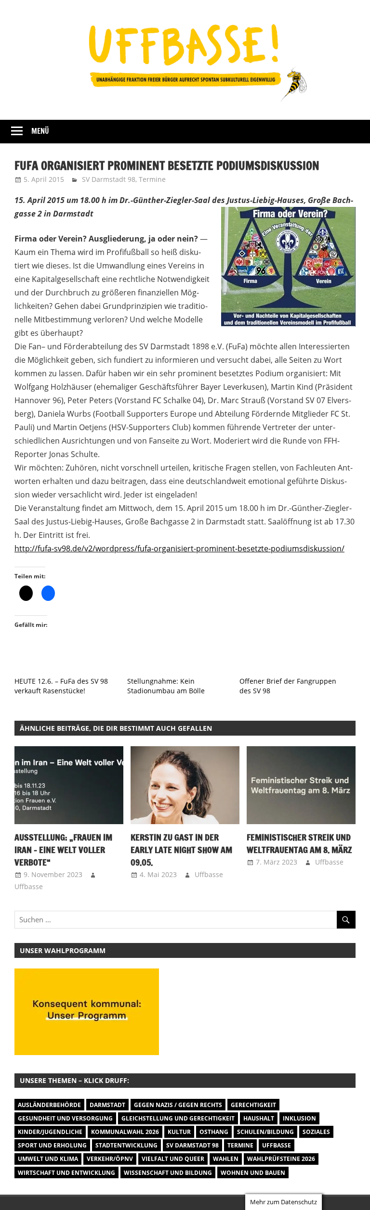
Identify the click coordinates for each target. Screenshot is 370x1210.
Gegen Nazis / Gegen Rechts (178, 1105)
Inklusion (299, 1118)
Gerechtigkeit (253, 1105)
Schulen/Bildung (265, 1132)
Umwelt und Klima (48, 1159)
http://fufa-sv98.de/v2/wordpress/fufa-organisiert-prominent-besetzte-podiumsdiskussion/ (179, 548)
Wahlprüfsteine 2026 (281, 1159)
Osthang (213, 1132)
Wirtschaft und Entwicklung (66, 1173)
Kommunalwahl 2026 (125, 1132)
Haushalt (258, 1118)
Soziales (316, 1132)
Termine (152, 179)
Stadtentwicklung (126, 1145)
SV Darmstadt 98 (108, 179)
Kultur (179, 1132)
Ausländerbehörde (49, 1105)
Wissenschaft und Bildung (168, 1173)
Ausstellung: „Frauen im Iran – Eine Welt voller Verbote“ (63, 850)
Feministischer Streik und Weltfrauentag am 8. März (299, 843)
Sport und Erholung (52, 1145)
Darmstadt (107, 1105)
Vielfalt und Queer (173, 1159)
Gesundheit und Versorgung (65, 1118)
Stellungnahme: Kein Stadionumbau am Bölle (166, 685)
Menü (40, 131)
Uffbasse (28, 886)
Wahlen (225, 1159)
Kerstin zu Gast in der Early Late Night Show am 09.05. (181, 850)
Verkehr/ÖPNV (110, 1159)
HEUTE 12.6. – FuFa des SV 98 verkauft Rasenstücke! (61, 685)
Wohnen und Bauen (253, 1173)
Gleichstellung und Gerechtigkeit (178, 1118)
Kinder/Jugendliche (50, 1132)
